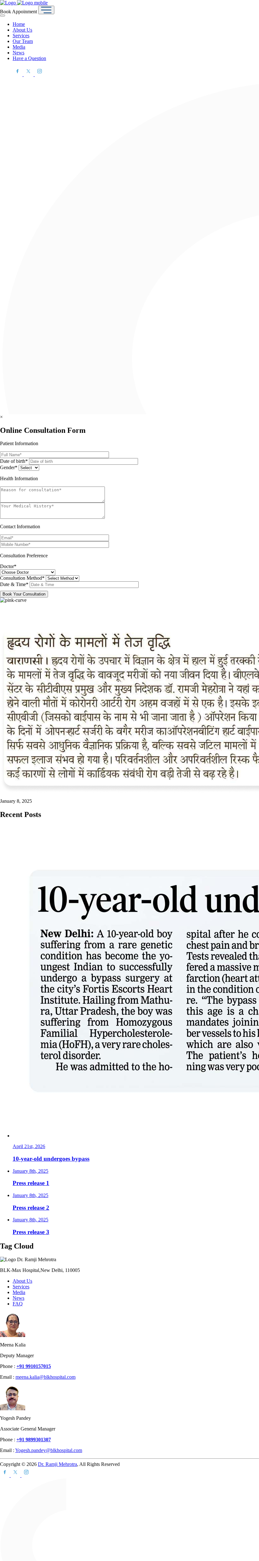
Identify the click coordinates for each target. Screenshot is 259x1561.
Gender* (9, 467)
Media (19, 47)
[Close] (2, 15)
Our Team (23, 41)
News (18, 52)
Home (19, 24)
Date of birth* (14, 461)
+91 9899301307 (33, 1439)
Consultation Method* (23, 578)
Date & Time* (15, 584)
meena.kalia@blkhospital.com (45, 1377)
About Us (22, 30)
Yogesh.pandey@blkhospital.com (48, 1450)
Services (21, 35)
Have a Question (29, 58)
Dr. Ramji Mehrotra (57, 1464)
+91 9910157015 (33, 1366)
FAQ (18, 1303)
